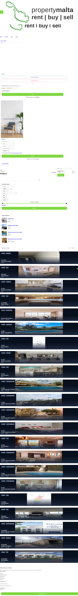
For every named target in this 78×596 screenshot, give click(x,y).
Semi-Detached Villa (10, 381)
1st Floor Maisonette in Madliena (8, 403)
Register (4, 40)
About (16, 36)
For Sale (3, 253)
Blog (12, 36)
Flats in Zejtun (11, 218)
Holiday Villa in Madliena (6, 332)
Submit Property (5, 163)
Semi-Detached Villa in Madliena (8, 389)
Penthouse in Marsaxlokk (13, 225)
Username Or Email (5, 85)
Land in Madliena (5, 503)
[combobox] (73, 248)
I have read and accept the (12, 152)
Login (2, 40)
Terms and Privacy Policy (17, 152)
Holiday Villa (9, 324)
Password (3, 88)
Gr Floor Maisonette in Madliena (8, 489)
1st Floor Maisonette (10, 395)
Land (7, 495)
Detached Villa (9, 310)
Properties (2, 171)
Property (6, 36)
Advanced (4, 205)
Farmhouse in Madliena (6, 545)
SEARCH (34, 208)
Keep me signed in (6, 90)
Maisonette (8, 253)
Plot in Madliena (4, 560)
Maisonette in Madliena (6, 261)
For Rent (3, 281)
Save (61, 175)
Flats (7, 267)
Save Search (54, 172)
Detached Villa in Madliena (7, 318)
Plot (7, 552)
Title (58, 168)
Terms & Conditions (3, 574)
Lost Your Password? (5, 91)
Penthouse (8, 352)
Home (1, 36)
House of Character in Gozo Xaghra (15, 232)
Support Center (2, 577)
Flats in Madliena (5, 275)
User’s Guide (2, 576)
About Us (1, 573)
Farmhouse (8, 537)
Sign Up (32, 156)
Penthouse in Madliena (6, 360)
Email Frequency (60, 170)
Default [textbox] (73, 248)
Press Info (1, 579)
